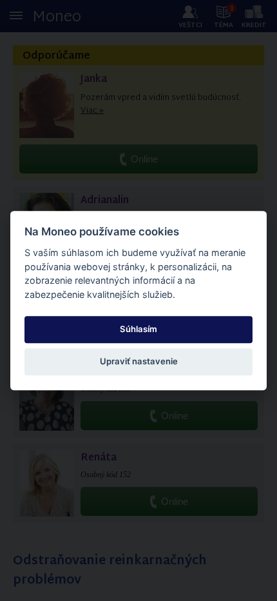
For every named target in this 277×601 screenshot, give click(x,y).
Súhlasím (138, 329)
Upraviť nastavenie (139, 362)
